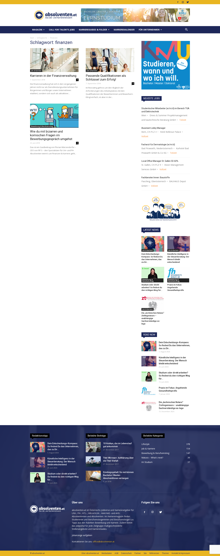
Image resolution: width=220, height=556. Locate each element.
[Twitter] (187, 2)
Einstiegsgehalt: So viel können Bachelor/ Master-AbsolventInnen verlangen (118, 475)
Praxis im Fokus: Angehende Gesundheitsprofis (175, 287)
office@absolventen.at (103, 541)
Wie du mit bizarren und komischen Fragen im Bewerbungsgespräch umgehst (51, 135)
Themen (165, 553)
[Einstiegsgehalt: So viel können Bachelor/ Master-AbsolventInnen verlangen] (93, 476)
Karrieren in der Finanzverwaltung (53, 76)
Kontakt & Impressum (181, 553)
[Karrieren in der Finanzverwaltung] (54, 60)
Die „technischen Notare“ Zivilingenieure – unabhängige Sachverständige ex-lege (152, 318)
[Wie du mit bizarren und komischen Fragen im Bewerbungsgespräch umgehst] (54, 116)
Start (32, 38)
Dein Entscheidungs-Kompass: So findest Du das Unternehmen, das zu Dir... (174, 345)
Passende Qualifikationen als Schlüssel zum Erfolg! (106, 77)
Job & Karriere (36, 71)
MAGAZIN (37, 29)
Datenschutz (126, 553)
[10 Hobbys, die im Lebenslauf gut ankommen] (93, 447)
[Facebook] (178, 2)
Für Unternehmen (149, 29)
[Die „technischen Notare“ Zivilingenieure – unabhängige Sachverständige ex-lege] (152, 302)
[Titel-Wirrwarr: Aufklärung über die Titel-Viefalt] (93, 461)
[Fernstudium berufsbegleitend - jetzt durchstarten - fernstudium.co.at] (165, 65)
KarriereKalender (124, 29)
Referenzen (154, 553)
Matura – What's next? (152, 457)
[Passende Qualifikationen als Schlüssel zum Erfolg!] (110, 60)
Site (145, 553)
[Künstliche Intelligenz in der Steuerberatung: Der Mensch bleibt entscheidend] (178, 244)
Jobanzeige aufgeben (82, 535)
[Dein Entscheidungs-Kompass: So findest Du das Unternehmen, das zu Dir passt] (152, 244)
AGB (116, 553)
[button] (186, 29)
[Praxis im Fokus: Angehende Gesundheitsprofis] (178, 274)
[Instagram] (182, 2)
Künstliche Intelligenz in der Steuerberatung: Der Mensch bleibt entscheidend (173, 360)
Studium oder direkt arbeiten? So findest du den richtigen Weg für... (151, 287)
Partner (138, 553)
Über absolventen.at (90, 553)
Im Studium (147, 462)
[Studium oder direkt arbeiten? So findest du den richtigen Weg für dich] (152, 274)
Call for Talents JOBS (62, 29)
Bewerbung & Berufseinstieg (42, 126)
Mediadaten (107, 553)
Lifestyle (145, 444)
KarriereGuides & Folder (93, 29)
